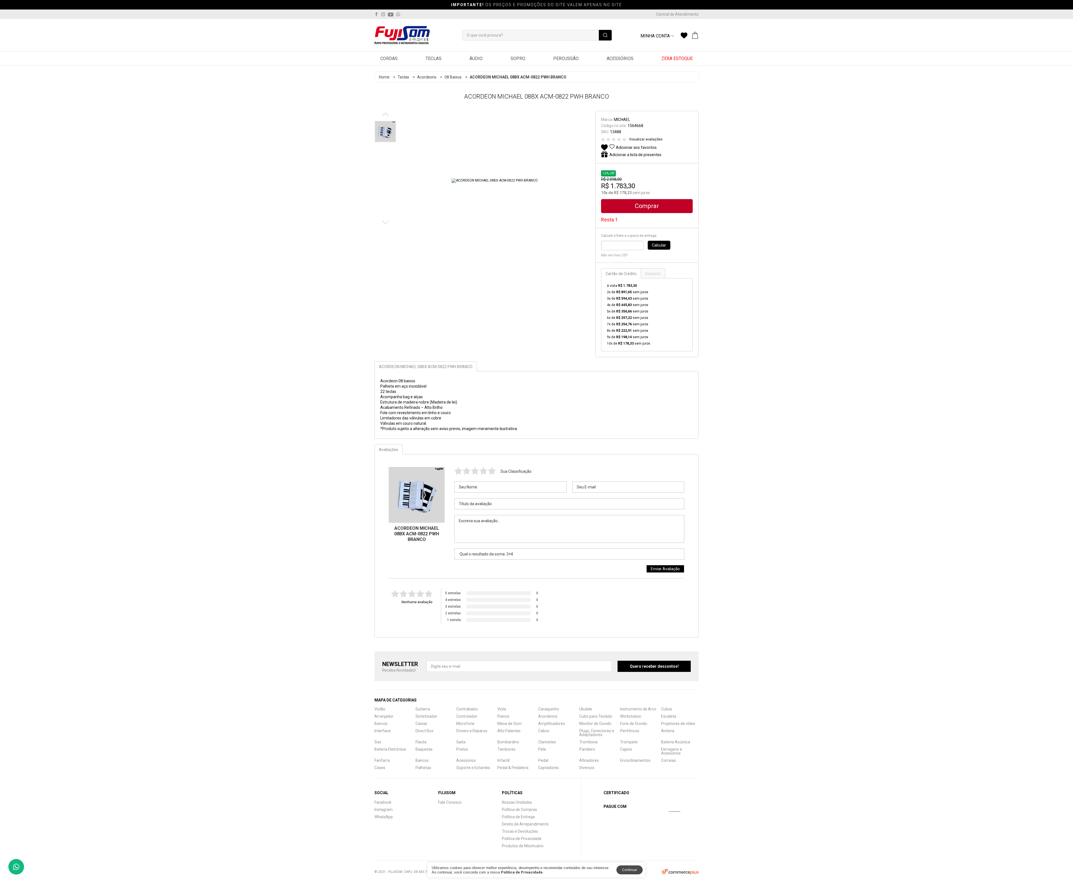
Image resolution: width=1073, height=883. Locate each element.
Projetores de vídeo (678, 724)
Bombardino (508, 742)
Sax (377, 742)
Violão (379, 709)
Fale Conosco (450, 802)
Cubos (666, 709)
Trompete (629, 742)
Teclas (433, 58)
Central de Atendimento (677, 14)
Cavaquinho (548, 709)
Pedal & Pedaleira (512, 768)
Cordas (389, 58)
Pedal (543, 760)
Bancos (381, 724)
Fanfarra (382, 760)
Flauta (421, 742)
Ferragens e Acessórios (671, 751)
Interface (382, 731)
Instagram (383, 810)
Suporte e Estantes (473, 768)
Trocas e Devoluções (520, 831)
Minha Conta (655, 36)
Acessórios (620, 58)
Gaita (461, 742)
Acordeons (426, 77)
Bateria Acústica (675, 742)
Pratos (462, 749)
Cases (379, 768)
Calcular (659, 245)
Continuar (629, 870)
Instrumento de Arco (638, 709)
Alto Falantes (509, 731)
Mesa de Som (509, 724)
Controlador (466, 716)
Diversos (586, 768)
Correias (668, 760)
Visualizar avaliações (646, 139)
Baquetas (424, 749)
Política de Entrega (518, 817)
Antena (667, 731)
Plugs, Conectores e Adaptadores (596, 733)
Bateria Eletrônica (390, 749)
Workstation (630, 716)
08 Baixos (453, 77)
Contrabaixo (467, 709)
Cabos (543, 731)
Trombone (588, 742)
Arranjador (383, 716)
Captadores (548, 768)
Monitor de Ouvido (595, 724)
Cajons (626, 749)
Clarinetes (547, 742)
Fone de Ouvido (633, 724)
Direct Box (424, 731)
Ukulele (585, 709)
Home (384, 77)
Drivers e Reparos (471, 731)
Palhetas (423, 768)
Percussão (566, 58)
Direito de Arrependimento (525, 824)
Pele (542, 749)
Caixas (421, 724)
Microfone (465, 724)
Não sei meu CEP (614, 255)
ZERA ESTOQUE (677, 58)
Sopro (518, 58)
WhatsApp (383, 817)
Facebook (382, 802)
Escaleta (668, 716)
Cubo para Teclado (595, 716)
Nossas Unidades (517, 802)
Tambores (506, 749)
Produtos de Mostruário (522, 846)
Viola (501, 709)
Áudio (476, 58)
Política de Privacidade (522, 839)
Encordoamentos (635, 760)
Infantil (503, 760)
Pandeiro (587, 749)
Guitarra (423, 709)
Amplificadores (551, 724)
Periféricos (629, 731)
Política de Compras (519, 810)
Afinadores (589, 760)
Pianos (503, 716)
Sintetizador (426, 716)
